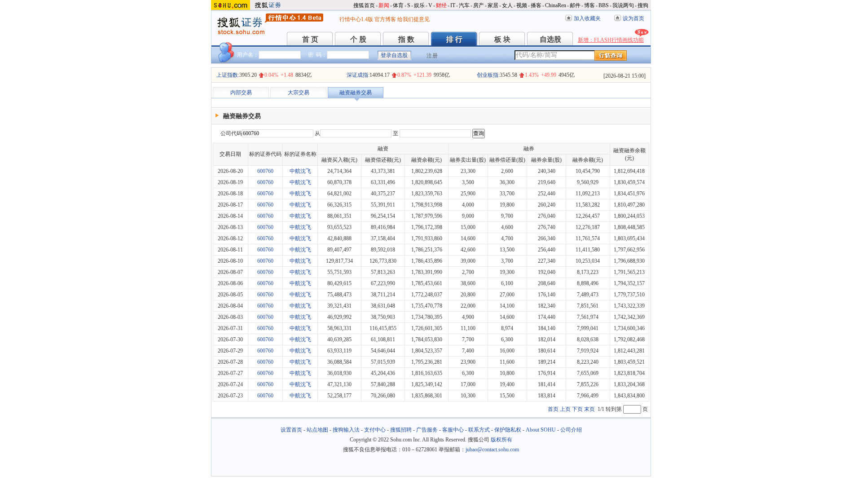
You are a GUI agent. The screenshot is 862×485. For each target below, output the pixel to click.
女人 (507, 5)
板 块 (502, 39)
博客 (589, 5)
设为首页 (633, 18)
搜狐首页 (364, 5)
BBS (603, 5)
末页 (589, 409)
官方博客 (385, 19)
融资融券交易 (355, 92)
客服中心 (453, 430)
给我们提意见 (413, 19)
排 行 (454, 39)
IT (452, 5)
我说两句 (623, 5)
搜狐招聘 (401, 430)
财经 (441, 5)
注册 (432, 56)
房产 (478, 5)
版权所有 (501, 439)
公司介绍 (571, 430)
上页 (565, 409)
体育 (398, 5)
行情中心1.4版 (356, 19)
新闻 (383, 5)
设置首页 (291, 430)
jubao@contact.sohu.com (492, 449)
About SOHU (541, 430)
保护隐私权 (507, 430)
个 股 (358, 39)
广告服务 (427, 430)
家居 (493, 5)
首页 (553, 409)
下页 (577, 409)
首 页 (310, 39)
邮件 (575, 5)
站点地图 (317, 430)
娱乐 (419, 5)
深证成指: (358, 75)
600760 (265, 171)
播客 (536, 5)
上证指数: (227, 75)
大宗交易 (298, 92)
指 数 (406, 39)
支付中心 (375, 430)
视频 (521, 5)
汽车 (464, 5)
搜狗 (643, 5)
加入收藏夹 (587, 18)
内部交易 (241, 92)
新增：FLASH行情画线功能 (611, 40)
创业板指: (488, 75)
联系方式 (479, 430)
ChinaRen (555, 5)
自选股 (550, 39)
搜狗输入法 (346, 430)
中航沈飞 (300, 171)
